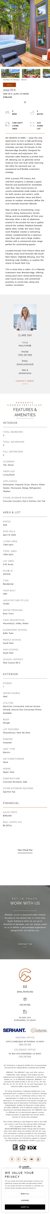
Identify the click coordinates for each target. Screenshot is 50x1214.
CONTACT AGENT (25, 381)
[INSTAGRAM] (18, 1159)
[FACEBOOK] (11, 1159)
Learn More (40, 1140)
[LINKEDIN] (25, 1159)
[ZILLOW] (38, 1159)
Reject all (25, 1194)
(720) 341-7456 (25, 355)
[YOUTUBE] (31, 1159)
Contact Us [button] (25, 944)
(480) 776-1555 (25, 1044)
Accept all (25, 1207)
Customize (25, 1200)
